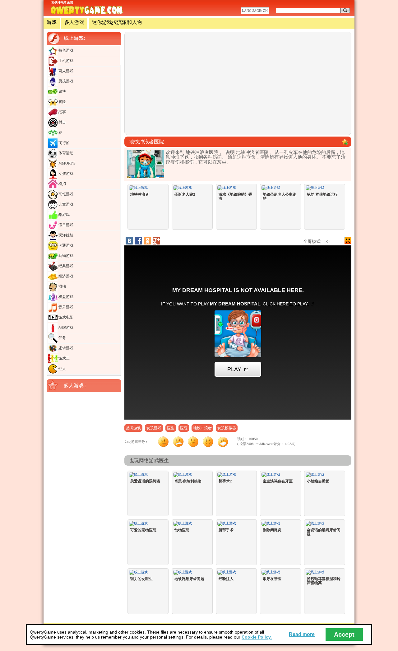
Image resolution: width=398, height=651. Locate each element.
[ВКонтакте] (129, 240)
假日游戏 (65, 225)
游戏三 (64, 358)
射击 (62, 122)
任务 (62, 338)
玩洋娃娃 (65, 235)
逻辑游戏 (65, 348)
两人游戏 (65, 71)
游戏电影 (65, 317)
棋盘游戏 (65, 297)
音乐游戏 (65, 307)
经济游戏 (65, 276)
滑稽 (62, 286)
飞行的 (64, 143)
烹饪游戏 (65, 194)
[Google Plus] (156, 240)
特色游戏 (65, 50)
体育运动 (65, 153)
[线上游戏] (87, 10)
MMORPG (67, 163)
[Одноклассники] (147, 240)
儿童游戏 (65, 204)
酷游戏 (64, 214)
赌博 (62, 91)
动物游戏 (65, 255)
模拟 (62, 184)
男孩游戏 (65, 81)
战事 (62, 112)
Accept (344, 634)
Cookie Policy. (257, 637)
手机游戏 (65, 60)
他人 (62, 368)
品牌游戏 (65, 327)
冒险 (62, 102)
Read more (302, 634)
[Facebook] (138, 240)
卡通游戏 (65, 245)
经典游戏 (65, 266)
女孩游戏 (65, 173)
